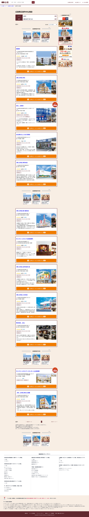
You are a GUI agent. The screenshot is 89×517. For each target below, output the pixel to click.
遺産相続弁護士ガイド (35, 462)
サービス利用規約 (32, 513)
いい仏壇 (5, 482)
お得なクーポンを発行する (37, 71)
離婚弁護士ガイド (34, 464)
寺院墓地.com (6, 475)
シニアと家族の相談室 (7, 489)
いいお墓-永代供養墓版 (8, 468)
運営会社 (26, 513)
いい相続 (33, 459)
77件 (25, 84)
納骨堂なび (6, 473)
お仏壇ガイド (78, 2)
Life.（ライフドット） (7, 467)
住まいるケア (61, 462)
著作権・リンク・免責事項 (49, 513)
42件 (25, 301)
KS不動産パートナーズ (35, 473)
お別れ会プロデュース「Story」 (64, 469)
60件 (25, 217)
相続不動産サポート (35, 468)
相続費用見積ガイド (35, 460)
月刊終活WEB (6, 490)
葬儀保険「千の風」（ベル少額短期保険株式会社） (40, 476)
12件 (26, 56)
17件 (25, 273)
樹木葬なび (6, 472)
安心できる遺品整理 (35, 470)
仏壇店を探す (71, 2)
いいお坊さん (6, 460)
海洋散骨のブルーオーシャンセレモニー (65, 468)
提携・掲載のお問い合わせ (59, 513)
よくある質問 (85, 2)
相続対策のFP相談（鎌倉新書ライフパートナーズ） (40, 475)
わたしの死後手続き (35, 472)
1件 (23, 329)
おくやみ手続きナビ (7, 487)
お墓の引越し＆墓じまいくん (9, 478)
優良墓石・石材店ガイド (8, 476)
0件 (23, 378)
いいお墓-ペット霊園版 (8, 470)
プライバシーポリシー (40, 513)
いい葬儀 (5, 459)
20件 (25, 245)
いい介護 (60, 460)
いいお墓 (5, 465)
